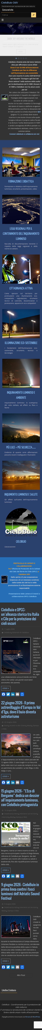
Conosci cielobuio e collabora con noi (24, 134)
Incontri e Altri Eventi (18, 725)
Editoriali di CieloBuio (20, 632)
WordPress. (36, 1017)
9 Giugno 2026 (10, 904)
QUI (39, 112)
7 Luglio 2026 (9, 629)
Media (29, 725)
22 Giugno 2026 (10, 722)
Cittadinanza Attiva (11, 814)
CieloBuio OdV (9, 2)
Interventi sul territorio (28, 814)
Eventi (6, 725)
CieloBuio (7, 632)
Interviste (5, 817)
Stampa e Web (21, 817)
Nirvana (28, 1017)
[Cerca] (33, 14)
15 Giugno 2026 (10, 810)
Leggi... (21, 51)
